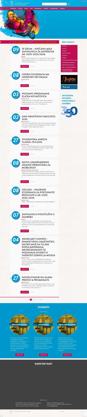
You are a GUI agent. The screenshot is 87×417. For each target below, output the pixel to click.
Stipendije (24, 42)
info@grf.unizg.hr (54, 406)
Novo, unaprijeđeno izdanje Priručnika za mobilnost (36, 164)
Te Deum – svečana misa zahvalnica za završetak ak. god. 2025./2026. (38, 51)
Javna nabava (30, 42)
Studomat (64, 55)
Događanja (41, 42)
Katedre (64, 48)
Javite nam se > (43, 400)
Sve (10, 42)
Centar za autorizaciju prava (69, 60)
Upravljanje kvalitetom (68, 65)
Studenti (36, 42)
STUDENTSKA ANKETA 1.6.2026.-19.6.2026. (34, 141)
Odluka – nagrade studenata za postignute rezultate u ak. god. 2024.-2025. (38, 194)
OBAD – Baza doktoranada (69, 67)
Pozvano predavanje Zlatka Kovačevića (35, 95)
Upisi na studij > (43, 311)
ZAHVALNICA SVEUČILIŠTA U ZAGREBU (38, 215)
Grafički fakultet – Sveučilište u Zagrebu (19, 3)
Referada (14, 42)
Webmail (64, 58)
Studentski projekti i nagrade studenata (67, 70)
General (12, 45)
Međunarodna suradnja (50, 42)
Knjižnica (64, 46)
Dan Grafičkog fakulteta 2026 (38, 118)
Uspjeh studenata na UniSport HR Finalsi (35, 76)
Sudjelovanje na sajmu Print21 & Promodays (37, 278)
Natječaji (19, 42)
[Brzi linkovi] (1, 416)
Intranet (64, 50)
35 (40, 299)
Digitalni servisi (66, 53)
